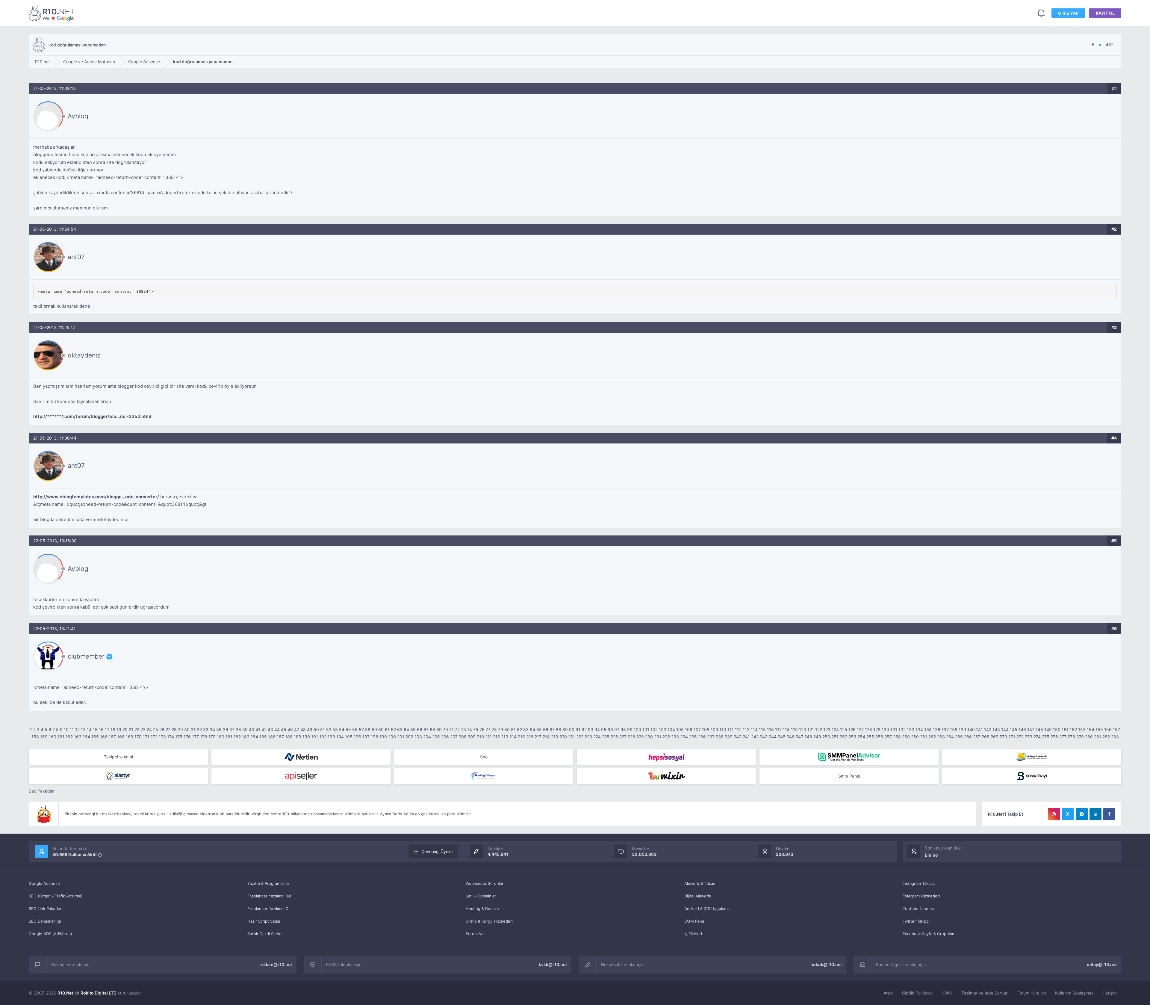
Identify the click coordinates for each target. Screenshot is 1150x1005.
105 (680, 729)
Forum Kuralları (1031, 992)
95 (603, 729)
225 (605, 736)
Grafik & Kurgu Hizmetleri (489, 921)
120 (802, 729)
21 (131, 729)
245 (782, 736)
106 (688, 729)
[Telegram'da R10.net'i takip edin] (1082, 814)
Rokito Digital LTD (98, 992)
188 (289, 736)
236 (702, 736)
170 (138, 736)
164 (86, 736)
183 (245, 736)
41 (257, 729)
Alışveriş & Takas (699, 883)
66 (419, 729)
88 (558, 729)
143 (996, 729)
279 (1080, 736)
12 (77, 729)
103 (662, 729)
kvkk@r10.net (553, 964)
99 (629, 729)
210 (480, 736)
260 (915, 736)
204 (427, 736)
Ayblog (78, 116)
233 (675, 736)
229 (640, 736)
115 (762, 729)
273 (1028, 736)
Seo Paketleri (42, 790)
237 (711, 736)
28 (174, 729)
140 (971, 729)
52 (328, 729)
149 (1048, 729)
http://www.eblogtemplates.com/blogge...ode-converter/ (96, 497)
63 (399, 729)
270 (1003, 736)
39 (245, 729)
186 (272, 736)
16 (101, 729)
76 (482, 729)
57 (361, 729)
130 (885, 729)
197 (366, 736)
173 (162, 736)
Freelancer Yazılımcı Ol (268, 908)
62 (393, 729)
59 (374, 729)
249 (817, 736)
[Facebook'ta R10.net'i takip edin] (1109, 814)
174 (170, 736)
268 (985, 736)
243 (764, 736)
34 (212, 729)
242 (755, 736)
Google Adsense (44, 883)
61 (387, 729)
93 (590, 729)
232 (666, 736)
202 (409, 736)
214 (513, 736)
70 (445, 729)
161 (61, 736)
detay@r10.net (1102, 964)
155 (1099, 729)
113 (746, 729)
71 (451, 729)
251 (835, 736)
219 (554, 736)
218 (546, 736)
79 (500, 729)
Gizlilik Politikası (917, 992)
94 (597, 729)
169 (129, 736)
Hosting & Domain (482, 908)
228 (631, 736)
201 (400, 736)
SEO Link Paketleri (46, 908)
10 (66, 729)
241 (746, 736)
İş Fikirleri (693, 933)
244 (773, 736)
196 (357, 736)
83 (526, 729)
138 (953, 729)
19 (118, 729)
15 (95, 729)
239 (729, 736)
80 (507, 729)
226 (614, 736)
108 (705, 729)
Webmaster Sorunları (485, 883)
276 (1054, 736)
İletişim (1110, 992)
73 (463, 729)
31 (193, 729)
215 (521, 736)
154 (1090, 729)
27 (168, 729)
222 (579, 736)
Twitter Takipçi (916, 921)
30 (187, 729)
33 (205, 729)
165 (95, 736)
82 (519, 729)
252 (843, 736)
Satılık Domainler (481, 896)
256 (879, 736)
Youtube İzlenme (918, 908)
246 (791, 736)
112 (738, 729)
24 (149, 729)
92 (584, 729)
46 (290, 729)
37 (231, 729)
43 (270, 729)
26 (161, 729)
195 (348, 736)
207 (454, 736)
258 (897, 736)
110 (722, 729)
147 (1030, 729)
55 (348, 729)
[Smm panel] (849, 757)
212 (496, 736)
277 (1062, 736)
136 (936, 729)
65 (413, 729)
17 (107, 729)
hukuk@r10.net (826, 964)
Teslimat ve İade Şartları (984, 992)
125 (843, 729)
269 (994, 736)
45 (283, 729)
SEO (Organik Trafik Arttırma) (56, 896)
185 (263, 736)
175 (178, 736)
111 (730, 729)
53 (335, 729)
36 (225, 729)
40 (251, 729)
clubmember (86, 656)
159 (44, 736)
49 (309, 729)
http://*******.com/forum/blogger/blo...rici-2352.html (92, 416)
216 (529, 736)
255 (870, 736)
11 (72, 729)
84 (532, 729)
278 (1071, 736)
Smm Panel (849, 775)
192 (322, 736)
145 (1013, 729)
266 (968, 736)
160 (52, 736)
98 (623, 729)
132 (902, 729)
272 (1020, 736)
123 (826, 729)
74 (469, 729)
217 (538, 736)
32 (199, 729)
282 (1106, 736)
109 (714, 729)
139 (962, 729)
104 (671, 729)
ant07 (76, 257)
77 (488, 729)
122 (818, 729)
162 (69, 736)
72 (457, 729)
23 (143, 729)
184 (254, 736)
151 (1065, 729)
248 (808, 736)
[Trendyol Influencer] (666, 776)
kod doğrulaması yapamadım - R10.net (53, 13)
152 (1073, 729)
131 (893, 729)
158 (35, 736)
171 (146, 736)
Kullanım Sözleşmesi (1074, 992)
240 (738, 736)
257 (888, 736)
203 (418, 736)
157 (1116, 729)
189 (297, 736)
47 (296, 729)
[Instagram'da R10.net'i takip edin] (1054, 814)
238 (720, 736)
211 (488, 736)
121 (810, 729)
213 (504, 736)
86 (545, 729)
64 (406, 729)
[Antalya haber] (1031, 757)
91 (578, 729)
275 (1045, 736)
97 (616, 729)
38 (238, 729)
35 (219, 729)
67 (426, 729)
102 (654, 729)
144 (1005, 729)
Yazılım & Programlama (268, 883)
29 (180, 729)
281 (1097, 736)
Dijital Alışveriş (697, 896)
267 (976, 736)
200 (392, 736)
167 (112, 736)
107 (697, 729)
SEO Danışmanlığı (45, 921)
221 (571, 736)
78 (494, 729)
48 (303, 729)
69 (439, 729)
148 (1039, 729)
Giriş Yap (1068, 13)
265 (959, 736)
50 (316, 729)
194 (340, 736)
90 (571, 729)
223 (588, 736)
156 (1108, 729)
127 (860, 729)
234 (684, 736)
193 (331, 736)
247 (799, 736)
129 (876, 729)
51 (322, 729)
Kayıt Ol (1105, 13)
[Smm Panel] (666, 757)
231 (657, 736)
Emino (931, 855)
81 (513, 729)
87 (552, 729)
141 (979, 729)
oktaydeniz (84, 355)
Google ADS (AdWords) (50, 933)
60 (381, 729)
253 (852, 736)
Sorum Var (475, 933)
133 (910, 729)
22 (136, 729)
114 (754, 729)
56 (355, 729)
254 (861, 736)
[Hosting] (301, 757)
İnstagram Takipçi (919, 883)
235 (693, 736)
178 (203, 736)
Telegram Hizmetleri (921, 896)
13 (83, 729)
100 (637, 729)
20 (125, 729)
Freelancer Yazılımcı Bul (269, 896)
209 (472, 736)
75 (475, 729)
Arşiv (888, 992)
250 (826, 736)
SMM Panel (694, 921)
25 (155, 729)
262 (932, 736)
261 (923, 736)
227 (623, 736)
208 (463, 736)
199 (383, 736)
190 (306, 736)
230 (649, 736)
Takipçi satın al (118, 756)
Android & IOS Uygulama (707, 908)
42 (264, 729)
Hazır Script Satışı (263, 921)
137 (945, 729)
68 (432, 729)
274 (1037, 736)
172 (154, 736)
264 (950, 736)
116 (770, 729)
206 (445, 736)
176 (187, 736)
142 (987, 729)
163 (77, 736)
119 (794, 729)
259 (906, 736)
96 (610, 729)
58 (367, 729)
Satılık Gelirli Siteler (265, 933)
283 (1115, 736)
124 (835, 729)
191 (314, 736)
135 (928, 729)
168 (121, 736)
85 (539, 729)
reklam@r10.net (275, 964)
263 (941, 736)
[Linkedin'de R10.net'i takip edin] (1095, 814)
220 (563, 736)
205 (436, 736)
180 (220, 736)
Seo (484, 756)
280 (1089, 736)
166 (104, 736)
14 (89, 729)
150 (1056, 729)
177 (195, 736)
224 (597, 736)
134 (919, 729)
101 (645, 729)
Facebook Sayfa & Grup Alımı (929, 933)
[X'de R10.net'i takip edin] (1068, 814)
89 (565, 729)
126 (852, 729)
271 (1011, 736)
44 (277, 729)
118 (786, 729)
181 (229, 736)
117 (778, 729)
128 (868, 729)
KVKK (947, 992)
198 (374, 736)
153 (1082, 729)
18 (113, 729)
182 (237, 736)
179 (212, 736)
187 (280, 736)
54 (341, 729)
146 (1022, 729)
